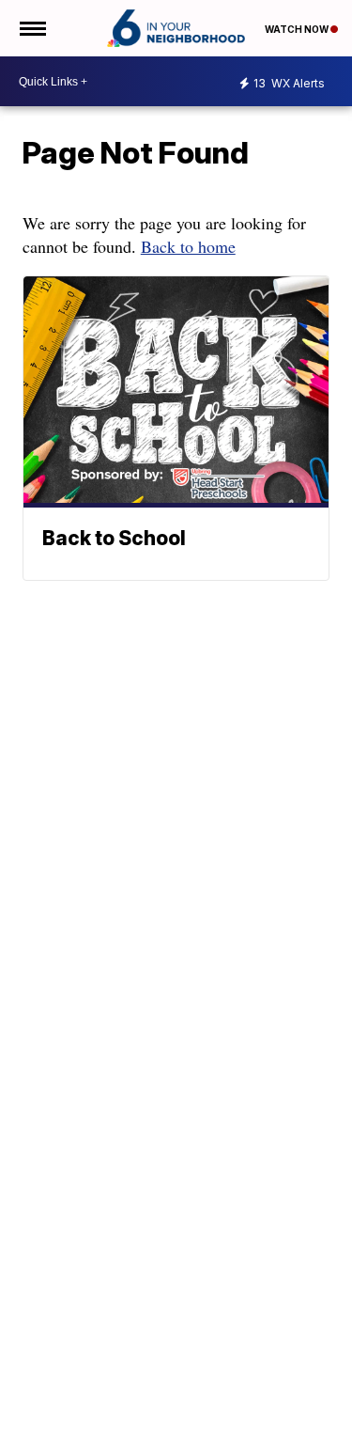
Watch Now (297, 29)
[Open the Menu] (31, 28)
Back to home (188, 246)
